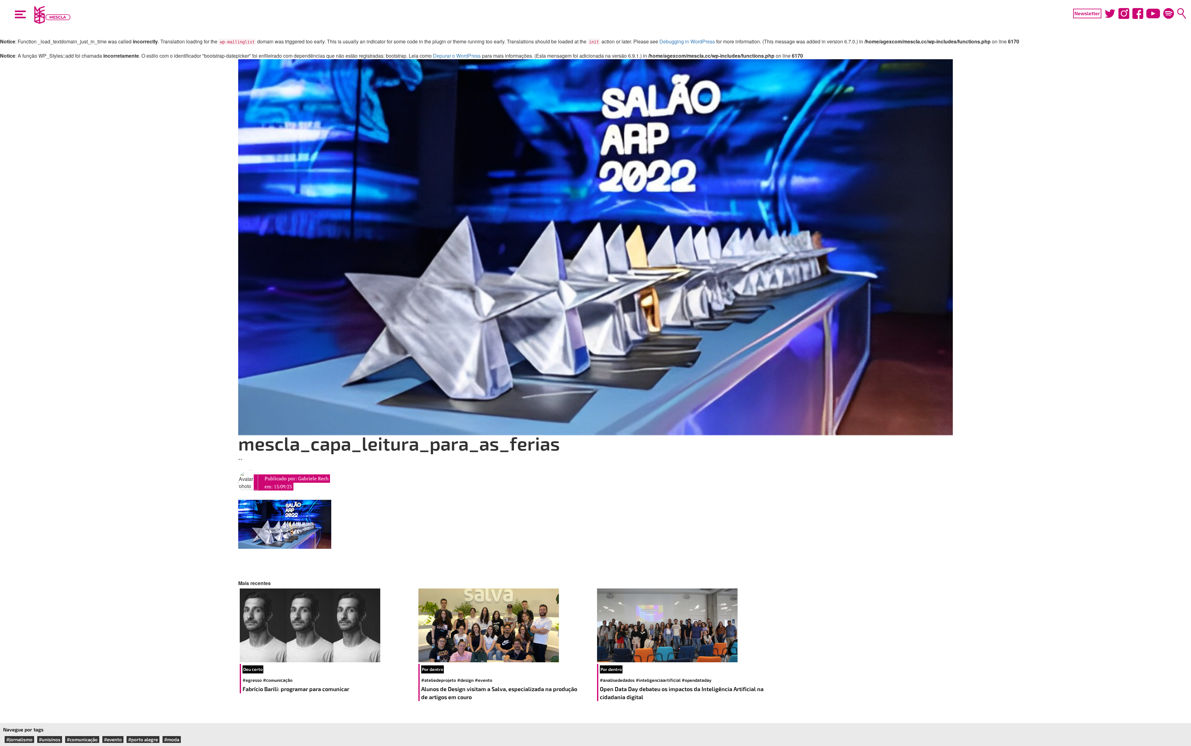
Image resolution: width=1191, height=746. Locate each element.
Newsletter (1087, 13)
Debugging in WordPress (687, 41)
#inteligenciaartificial (658, 680)
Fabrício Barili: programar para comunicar (296, 689)
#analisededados (617, 680)
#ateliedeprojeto (438, 680)
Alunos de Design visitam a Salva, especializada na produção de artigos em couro (499, 693)
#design (465, 680)
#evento (483, 680)
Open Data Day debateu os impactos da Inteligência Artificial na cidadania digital (682, 693)
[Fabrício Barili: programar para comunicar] (327, 625)
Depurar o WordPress (457, 55)
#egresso (252, 680)
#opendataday (696, 680)
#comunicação (277, 680)
